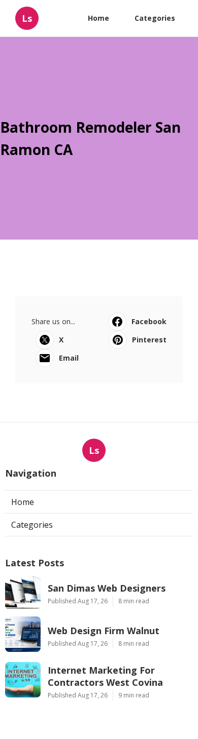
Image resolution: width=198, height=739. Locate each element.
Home (98, 18)
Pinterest (149, 339)
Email (69, 358)
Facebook (149, 321)
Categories (155, 18)
